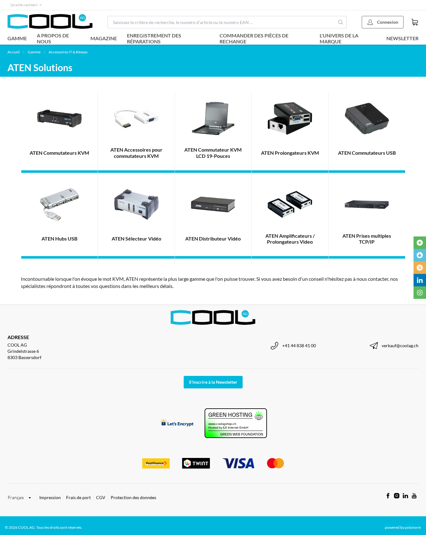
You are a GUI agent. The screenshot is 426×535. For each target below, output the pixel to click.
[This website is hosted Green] (236, 423)
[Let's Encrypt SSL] (177, 423)
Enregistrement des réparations (154, 38)
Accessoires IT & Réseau (68, 52)
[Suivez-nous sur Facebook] (388, 495)
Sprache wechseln (23, 4)
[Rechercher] (341, 22)
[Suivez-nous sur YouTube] (414, 495)
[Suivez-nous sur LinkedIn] (405, 495)
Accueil (13, 52)
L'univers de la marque (339, 38)
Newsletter (402, 38)
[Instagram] (420, 292)
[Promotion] (420, 267)
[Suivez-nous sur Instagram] (396, 495)
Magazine (103, 38)
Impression (50, 497)
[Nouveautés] (420, 242)
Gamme (17, 38)
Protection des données (133, 497)
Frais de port (78, 497)
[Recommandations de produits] (420, 255)
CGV (100, 497)
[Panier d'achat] (414, 22)
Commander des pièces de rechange (254, 38)
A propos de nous (53, 38)
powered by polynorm (403, 527)
